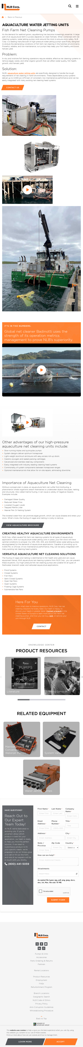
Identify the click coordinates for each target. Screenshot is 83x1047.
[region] (41, 1036)
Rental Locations (41, 970)
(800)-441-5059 (18, 863)
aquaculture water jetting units (21, 73)
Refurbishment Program (41, 987)
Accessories (41, 957)
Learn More (25, 1042)
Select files (76, 873)
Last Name (57, 809)
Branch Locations (41, 993)
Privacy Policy (41, 1004)
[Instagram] (43, 948)
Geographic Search (41, 997)
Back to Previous (15, 17)
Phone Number (56, 822)
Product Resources (41, 977)
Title (68, 821)
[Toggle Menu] (77, 6)
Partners (41, 964)
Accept (60, 1042)
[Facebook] (41, 944)
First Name (43, 809)
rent (51, 616)
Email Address (42, 822)
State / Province (42, 844)
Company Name (69, 810)
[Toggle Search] (70, 6)
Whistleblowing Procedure (41, 1011)
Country (69, 843)
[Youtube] (45, 944)
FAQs (41, 984)
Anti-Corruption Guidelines (41, 1007)
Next (82, 677)
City (67, 833)
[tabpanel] (23, 676)
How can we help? (46, 855)
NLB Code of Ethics (41, 1000)
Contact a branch (54, 611)
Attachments (43, 869)
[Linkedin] (39, 948)
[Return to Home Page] (12, 7)
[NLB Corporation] (3, 17)
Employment (41, 980)
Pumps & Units (41, 954)
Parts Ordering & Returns (41, 961)
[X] (37, 944)
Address (42, 833)
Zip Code (56, 843)
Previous (1, 677)
